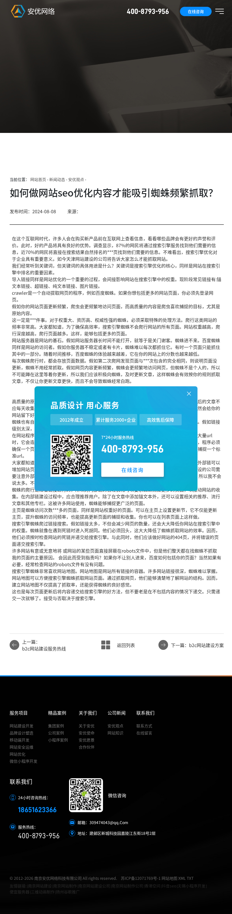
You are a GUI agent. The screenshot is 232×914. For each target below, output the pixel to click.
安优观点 (76, 179)
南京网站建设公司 (94, 886)
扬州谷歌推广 (68, 891)
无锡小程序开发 (191, 886)
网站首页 (38, 179)
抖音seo (169, 886)
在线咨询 (196, 11)
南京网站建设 (40, 886)
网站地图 (169, 878)
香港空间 (152, 886)
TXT (190, 878)
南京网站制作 (65, 886)
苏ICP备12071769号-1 (141, 878)
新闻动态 (57, 179)
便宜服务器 (19, 891)
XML (182, 878)
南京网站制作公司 (127, 886)
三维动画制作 (43, 891)
